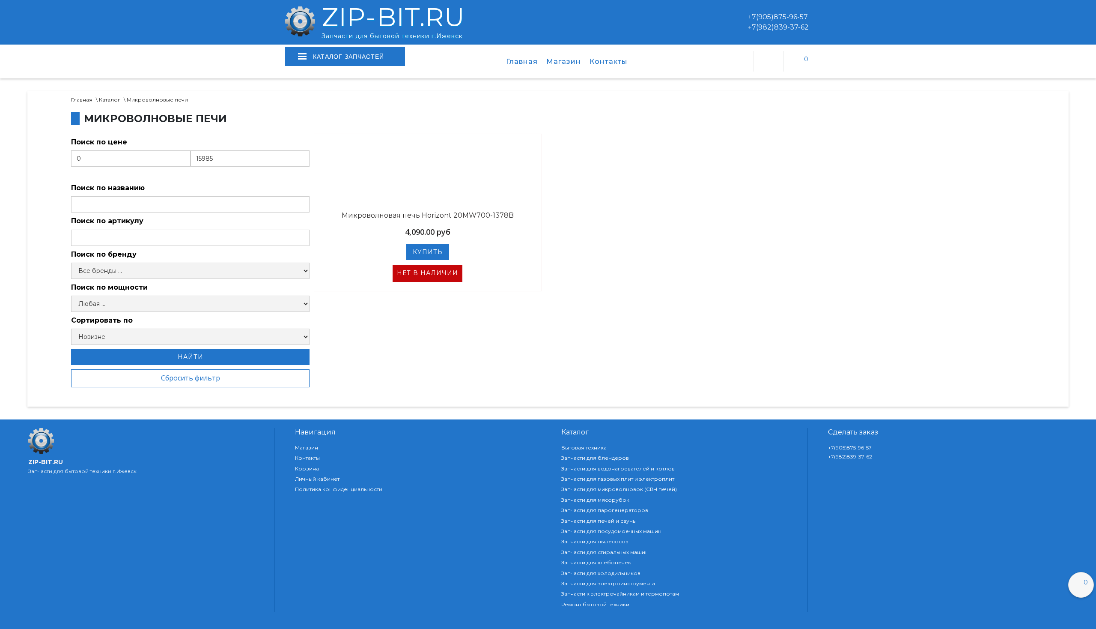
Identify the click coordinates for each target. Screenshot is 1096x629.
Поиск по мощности (109, 287)
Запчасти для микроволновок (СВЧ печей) (619, 489)
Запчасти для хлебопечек (596, 563)
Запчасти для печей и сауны (599, 521)
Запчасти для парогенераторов (604, 510)
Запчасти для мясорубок (595, 500)
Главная (522, 61)
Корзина (307, 469)
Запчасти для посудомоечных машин (611, 531)
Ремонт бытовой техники (595, 605)
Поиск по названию (108, 188)
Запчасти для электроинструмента (608, 584)
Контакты (609, 61)
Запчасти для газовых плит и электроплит (617, 479)
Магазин (563, 61)
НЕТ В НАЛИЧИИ (427, 273)
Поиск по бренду (104, 254)
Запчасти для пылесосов (594, 542)
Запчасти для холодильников (600, 573)
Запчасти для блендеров (595, 458)
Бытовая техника (584, 448)
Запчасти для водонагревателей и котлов (618, 469)
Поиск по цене (99, 142)
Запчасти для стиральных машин (605, 552)
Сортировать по (102, 320)
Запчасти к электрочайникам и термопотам (620, 594)
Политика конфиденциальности (338, 489)
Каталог (109, 99)
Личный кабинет (317, 479)
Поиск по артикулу (107, 221)
